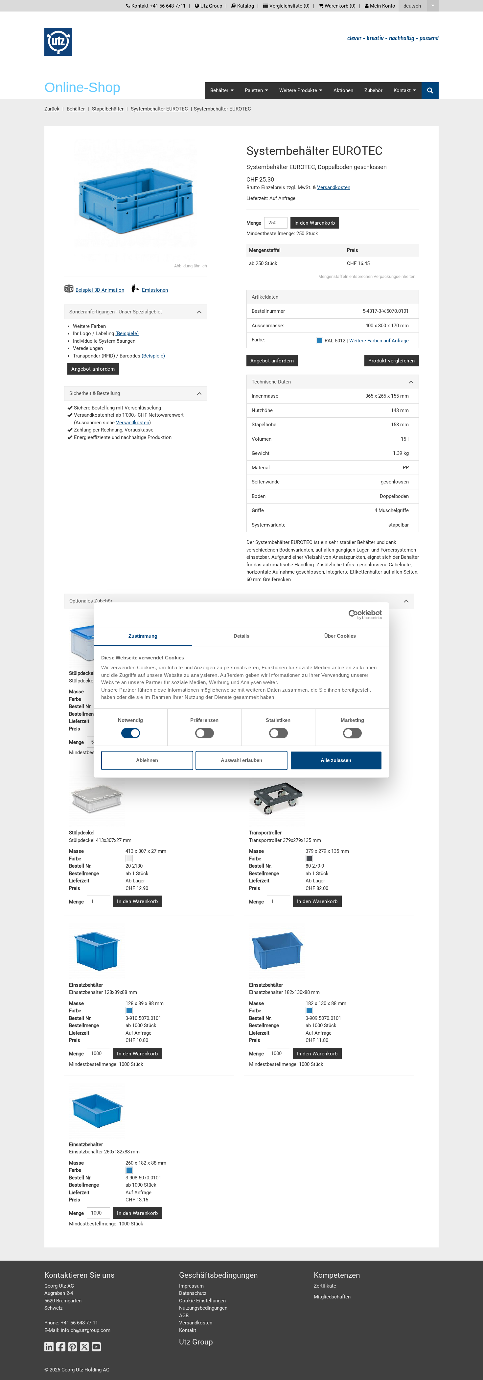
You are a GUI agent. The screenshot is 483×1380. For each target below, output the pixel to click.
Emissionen (155, 290)
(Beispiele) (127, 333)
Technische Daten (271, 382)
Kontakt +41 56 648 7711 (158, 6)
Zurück (51, 109)
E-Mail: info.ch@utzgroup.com (77, 1330)
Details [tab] (242, 636)
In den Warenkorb (314, 223)
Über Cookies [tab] (340, 636)
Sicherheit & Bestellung (94, 393)
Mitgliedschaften (332, 1297)
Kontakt (187, 1330)
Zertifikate (325, 1286)
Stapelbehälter (108, 109)
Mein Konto (382, 6)
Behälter (76, 109)
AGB (184, 1315)
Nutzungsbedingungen (203, 1308)
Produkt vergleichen (391, 361)
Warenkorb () (339, 6)
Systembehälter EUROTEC (159, 109)
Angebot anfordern (93, 369)
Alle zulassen (336, 760)
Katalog (245, 6)
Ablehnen (147, 760)
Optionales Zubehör (90, 601)
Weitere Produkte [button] (298, 90)
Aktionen (343, 90)
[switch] (204, 733)
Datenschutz (192, 1293)
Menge (253, 223)
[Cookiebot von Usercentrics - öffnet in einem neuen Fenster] (353, 615)
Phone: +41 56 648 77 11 (71, 1323)
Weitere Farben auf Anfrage (379, 341)
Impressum (191, 1286)
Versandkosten (132, 423)
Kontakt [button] (402, 90)
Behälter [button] (219, 90)
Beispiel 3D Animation (100, 290)
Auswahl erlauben (241, 760)
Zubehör (373, 90)
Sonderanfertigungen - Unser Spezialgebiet (115, 312)
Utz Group (210, 6)
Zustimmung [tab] (143, 636)
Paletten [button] (254, 90)
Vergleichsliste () (289, 6)
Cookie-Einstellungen (202, 1301)
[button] (419, 6)
